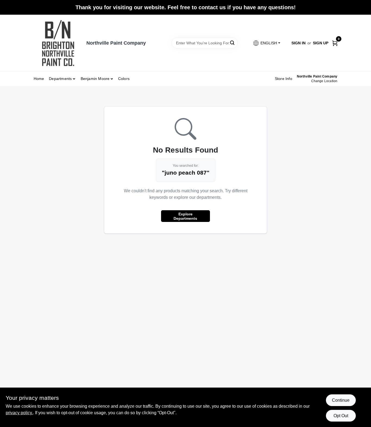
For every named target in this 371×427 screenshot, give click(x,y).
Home (39, 78)
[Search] (233, 42)
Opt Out (341, 415)
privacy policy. (19, 412)
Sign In (298, 43)
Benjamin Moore (95, 78)
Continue (341, 400)
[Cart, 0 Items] (335, 43)
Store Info (283, 78)
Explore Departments (185, 216)
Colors (124, 78)
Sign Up (320, 43)
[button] (266, 43)
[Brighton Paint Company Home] (58, 42)
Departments (60, 78)
